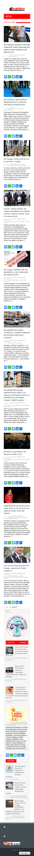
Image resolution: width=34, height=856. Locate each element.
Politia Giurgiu (12, 56)
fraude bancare (13, 280)
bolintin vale (12, 459)
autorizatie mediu (11, 725)
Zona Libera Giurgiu (21, 797)
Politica (6, 404)
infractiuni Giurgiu (18, 221)
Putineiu (15, 518)
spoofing (6, 281)
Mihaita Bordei (23, 517)
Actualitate (13, 55)
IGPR (21, 576)
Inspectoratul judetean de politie (14, 577)
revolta (6, 460)
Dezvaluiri (7, 220)
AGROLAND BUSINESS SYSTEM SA (18, 724)
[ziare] (6, 836)
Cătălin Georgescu (14, 576)
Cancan (12, 107)
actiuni (10, 221)
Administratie (21, 55)
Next (14, 607)
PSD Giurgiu (7, 406)
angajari (11, 343)
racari (28, 459)
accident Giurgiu (13, 165)
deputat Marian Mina (14, 405)
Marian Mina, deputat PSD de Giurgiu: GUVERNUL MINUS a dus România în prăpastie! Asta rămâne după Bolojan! (15, 807)
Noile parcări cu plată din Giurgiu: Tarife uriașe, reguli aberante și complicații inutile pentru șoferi (17, 651)
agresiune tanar (13, 517)
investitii (12, 797)
